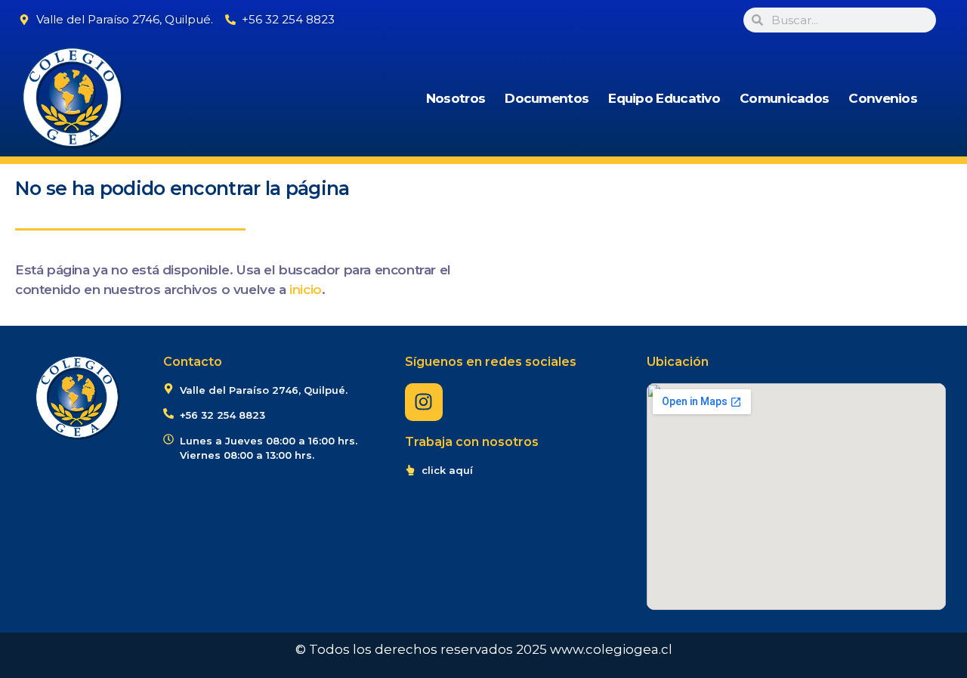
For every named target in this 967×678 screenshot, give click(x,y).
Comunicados (784, 98)
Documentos (547, 98)
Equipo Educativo (664, 98)
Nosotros (455, 98)
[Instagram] (424, 402)
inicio (305, 289)
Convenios (882, 98)
